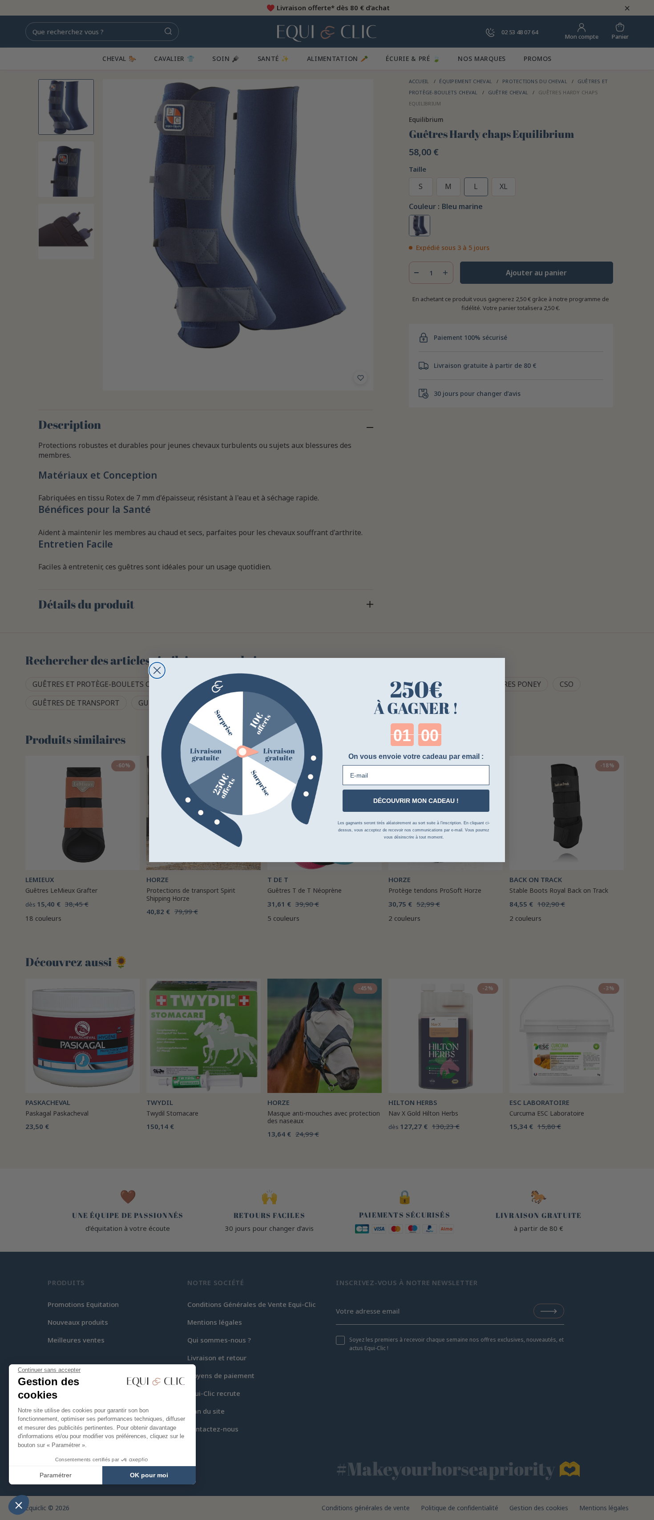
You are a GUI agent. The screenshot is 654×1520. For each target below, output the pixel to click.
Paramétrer (56, 1475)
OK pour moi (149, 1475)
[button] (18, 1505)
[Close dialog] (157, 670)
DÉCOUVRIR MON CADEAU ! (416, 800)
